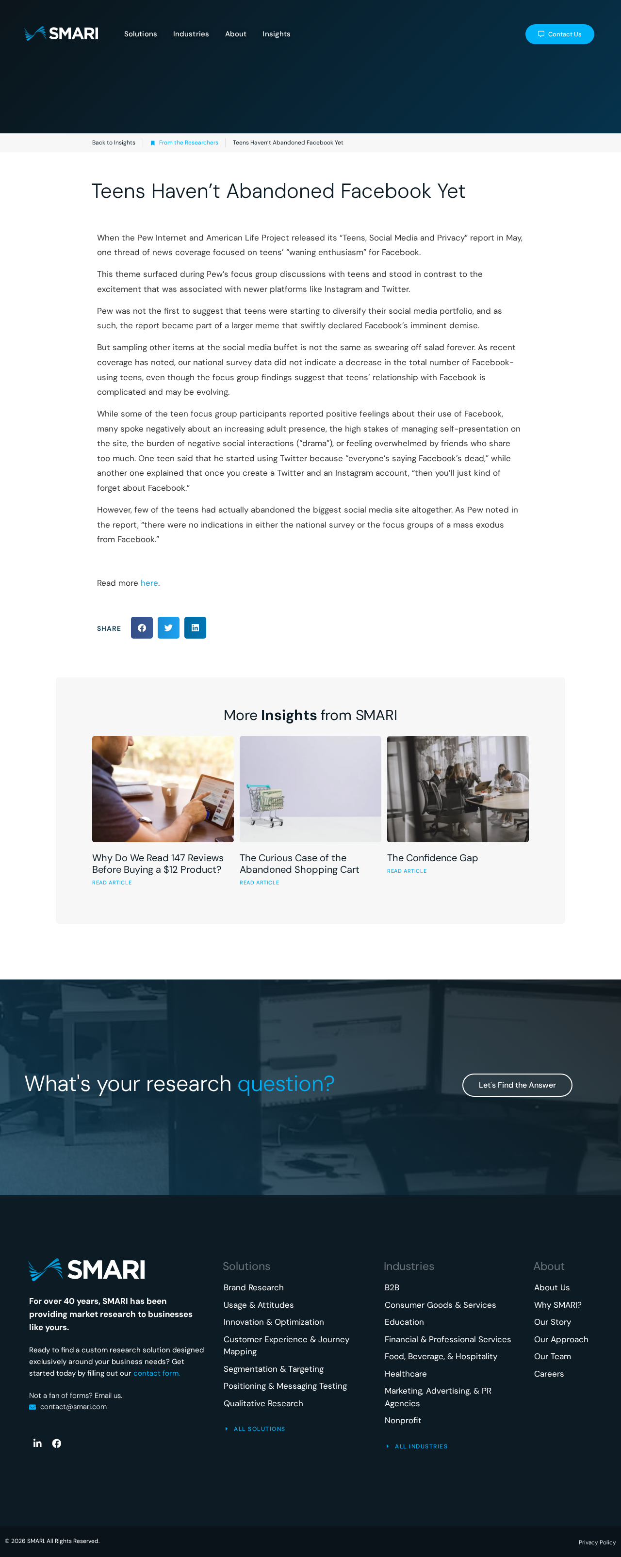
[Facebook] (56, 1443)
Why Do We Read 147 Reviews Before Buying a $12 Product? (158, 863)
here (149, 583)
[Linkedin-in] (37, 1443)
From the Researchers (188, 142)
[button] (142, 628)
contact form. (156, 1373)
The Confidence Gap (432, 857)
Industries (409, 1266)
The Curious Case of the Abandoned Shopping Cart (300, 863)
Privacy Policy (597, 1542)
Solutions (247, 1266)
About (549, 1266)
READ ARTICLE (111, 882)
